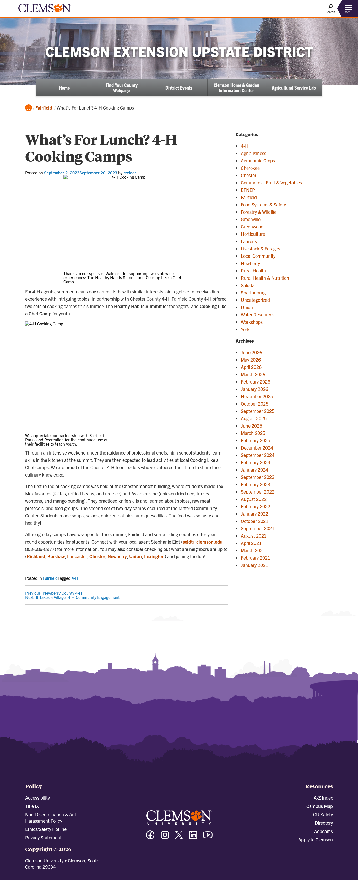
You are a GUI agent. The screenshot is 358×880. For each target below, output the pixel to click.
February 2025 (255, 440)
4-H (75, 578)
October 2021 (254, 521)
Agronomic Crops (258, 160)
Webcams (323, 831)
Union (135, 556)
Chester (97, 556)
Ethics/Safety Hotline (46, 829)
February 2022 (255, 506)
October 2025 (254, 404)
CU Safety (323, 814)
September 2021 (257, 528)
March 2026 (253, 374)
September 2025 (257, 411)
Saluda (247, 285)
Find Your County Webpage (122, 87)
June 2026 (251, 352)
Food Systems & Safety (263, 204)
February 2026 (255, 382)
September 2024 (257, 455)
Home (64, 87)
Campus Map (319, 806)
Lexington (154, 556)
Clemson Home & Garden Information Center (236, 87)
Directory (324, 823)
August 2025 (254, 418)
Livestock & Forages (260, 248)
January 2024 (254, 470)
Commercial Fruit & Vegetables (271, 182)
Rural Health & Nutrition (265, 278)
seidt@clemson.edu (203, 542)
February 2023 (255, 484)
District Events (178, 87)
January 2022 (254, 514)
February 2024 (255, 462)
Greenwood (252, 226)
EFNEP (248, 190)
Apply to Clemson (315, 840)
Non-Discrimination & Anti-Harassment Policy (52, 817)
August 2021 (254, 536)
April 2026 (251, 367)
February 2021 (255, 558)
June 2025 (251, 426)
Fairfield (43, 108)
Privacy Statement (43, 837)
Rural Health (253, 270)
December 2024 (257, 448)
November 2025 (257, 396)
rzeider (129, 172)
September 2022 (257, 492)
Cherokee (250, 168)
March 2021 (253, 550)
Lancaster (77, 556)
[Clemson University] (44, 13)
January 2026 (254, 389)
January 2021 (254, 565)
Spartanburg (253, 292)
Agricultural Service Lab (294, 87)
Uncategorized (255, 300)
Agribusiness (253, 153)
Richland (36, 556)
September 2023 (257, 477)
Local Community (258, 256)
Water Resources (257, 314)
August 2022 (254, 499)
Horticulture (253, 234)
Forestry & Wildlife (258, 212)
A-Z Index (323, 798)
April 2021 (251, 543)
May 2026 (251, 360)
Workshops (252, 322)
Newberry (117, 556)
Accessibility (37, 798)
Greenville (251, 219)
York (245, 329)
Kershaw (56, 556)
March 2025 (253, 433)
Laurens (249, 241)
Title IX (32, 806)
